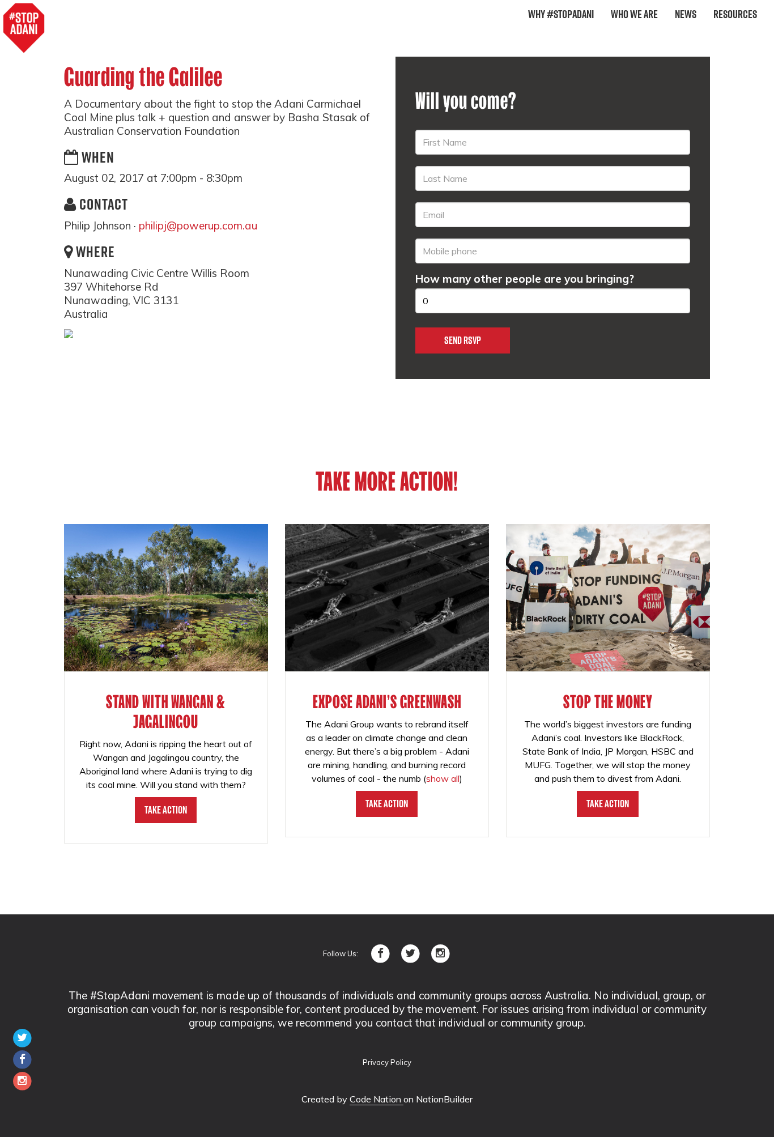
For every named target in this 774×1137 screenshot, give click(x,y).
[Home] (24, 28)
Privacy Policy (387, 1062)
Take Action (165, 810)
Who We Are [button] (634, 14)
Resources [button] (735, 14)
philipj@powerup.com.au (198, 225)
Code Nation (376, 1099)
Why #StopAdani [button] (561, 14)
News (685, 14)
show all (443, 778)
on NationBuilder (438, 1099)
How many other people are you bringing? (524, 279)
